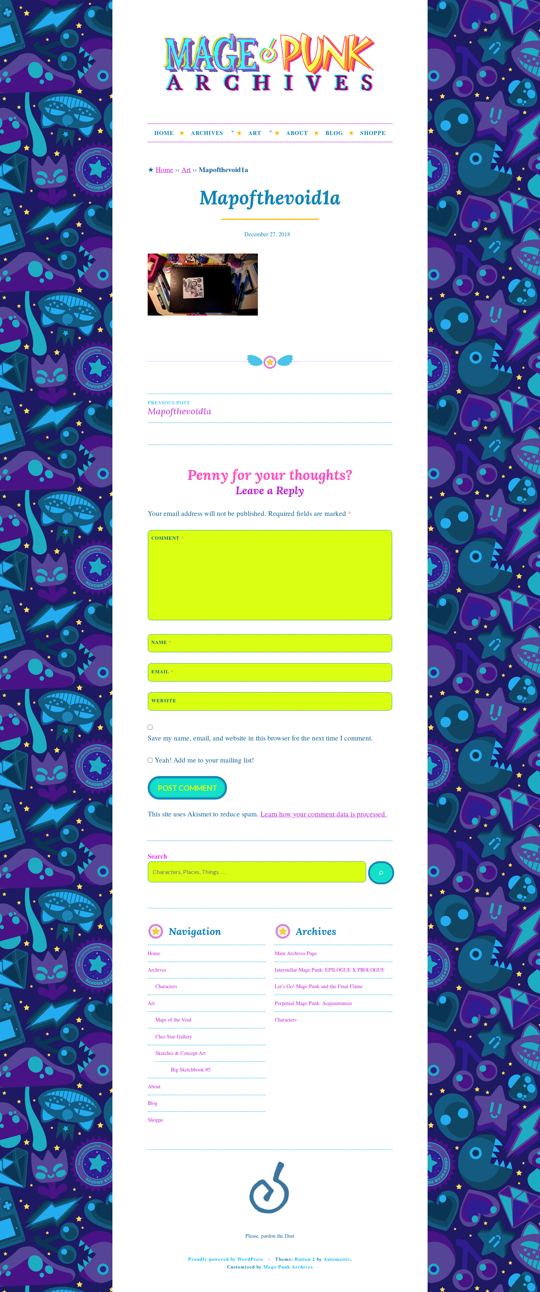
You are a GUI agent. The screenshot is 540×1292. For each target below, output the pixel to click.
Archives (207, 133)
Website (163, 700)
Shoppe (373, 133)
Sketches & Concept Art (180, 1052)
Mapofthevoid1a (179, 408)
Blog (334, 133)
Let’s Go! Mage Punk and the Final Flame (319, 986)
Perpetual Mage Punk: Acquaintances (313, 1003)
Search (157, 856)
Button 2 (305, 1258)
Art (254, 133)
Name (161, 641)
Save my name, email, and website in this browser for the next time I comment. (260, 737)
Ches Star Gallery (173, 1036)
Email (162, 671)
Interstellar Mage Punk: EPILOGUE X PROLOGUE (330, 969)
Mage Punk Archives (288, 1266)
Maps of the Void (173, 1019)
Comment (167, 537)
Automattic (337, 1258)
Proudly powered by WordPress (225, 1258)
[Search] (381, 872)
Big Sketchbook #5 (190, 1069)
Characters (166, 986)
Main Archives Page (296, 953)
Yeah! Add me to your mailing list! (203, 759)
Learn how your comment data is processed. (323, 813)
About (297, 133)
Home (164, 133)
